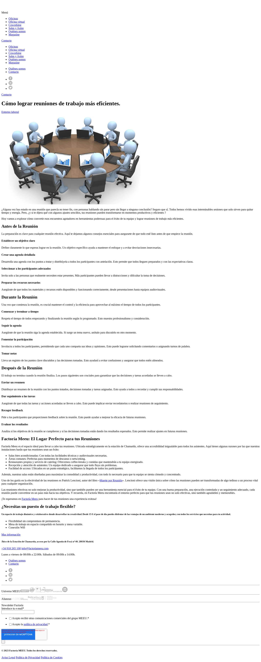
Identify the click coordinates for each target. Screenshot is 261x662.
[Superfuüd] (57, 591)
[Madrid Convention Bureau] (48, 598)
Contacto (14, 71)
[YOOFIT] (25, 591)
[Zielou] (37, 591)
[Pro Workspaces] (34, 598)
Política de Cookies (51, 657)
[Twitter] (10, 88)
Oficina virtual (17, 21)
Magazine (14, 34)
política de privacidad (36, 624)
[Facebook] (10, 79)
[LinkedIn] (10, 83)
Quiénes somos (17, 31)
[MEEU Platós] (49, 591)
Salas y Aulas (16, 28)
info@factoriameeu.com (34, 548)
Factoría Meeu (30, 498)
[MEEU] (65, 591)
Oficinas (13, 18)
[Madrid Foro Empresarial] (19, 598)
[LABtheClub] (42, 591)
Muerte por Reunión (111, 480)
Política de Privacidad (28, 657)
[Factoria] (22, 9)
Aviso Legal (8, 657)
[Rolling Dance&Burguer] (32, 591)
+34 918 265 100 (11, 548)
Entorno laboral (10, 111)
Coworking (15, 24)
